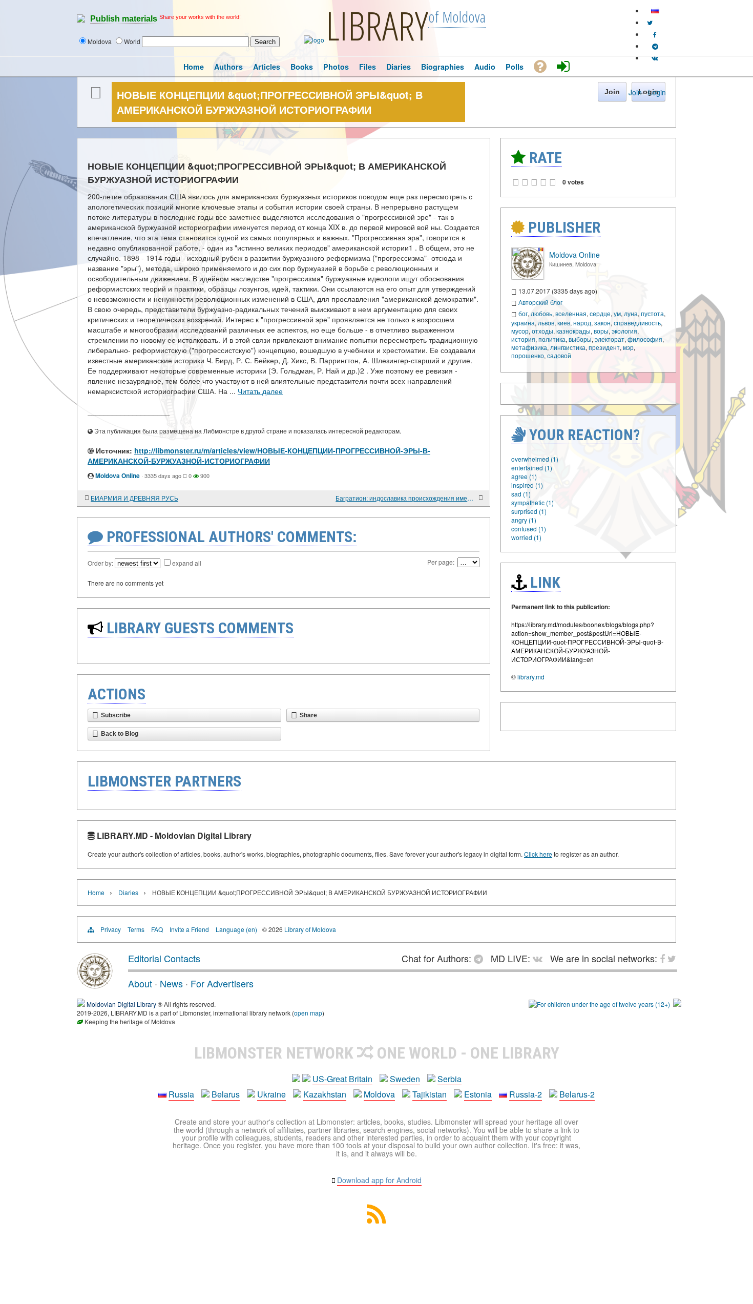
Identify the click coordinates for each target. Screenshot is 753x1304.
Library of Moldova (310, 929)
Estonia (478, 1094)
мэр (628, 347)
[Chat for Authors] (655, 46)
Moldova (379, 1094)
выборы (580, 339)
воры (601, 330)
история (523, 339)
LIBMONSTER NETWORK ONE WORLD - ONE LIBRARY (376, 1053)
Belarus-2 (577, 1094)
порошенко (527, 355)
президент (604, 347)
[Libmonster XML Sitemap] (376, 1220)
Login (657, 92)
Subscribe (116, 715)
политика (552, 339)
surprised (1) (529, 511)
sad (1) (521, 493)
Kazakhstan (324, 1094)
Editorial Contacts (164, 958)
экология (624, 330)
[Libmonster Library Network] (677, 1004)
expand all (186, 562)
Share (308, 715)
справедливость (637, 322)
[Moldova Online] (527, 277)
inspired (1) (527, 485)
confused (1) (528, 528)
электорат (609, 339)
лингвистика (567, 347)
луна (631, 313)
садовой (559, 355)
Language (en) (236, 929)
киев (563, 322)
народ (582, 322)
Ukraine (271, 1094)
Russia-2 (525, 1094)
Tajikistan (429, 1094)
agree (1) (524, 476)
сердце (600, 313)
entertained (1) (531, 467)
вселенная (571, 313)
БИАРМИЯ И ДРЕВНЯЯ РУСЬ (134, 497)
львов (546, 322)
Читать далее (260, 391)
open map (308, 1012)
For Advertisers (222, 983)
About (140, 983)
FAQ (157, 929)
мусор (520, 330)
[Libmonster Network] (599, 1004)
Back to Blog (119, 733)
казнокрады (573, 330)
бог (523, 313)
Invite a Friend (189, 929)
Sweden (405, 1079)
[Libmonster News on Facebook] (655, 34)
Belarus (226, 1094)
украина (523, 322)
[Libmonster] (95, 984)
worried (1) (526, 537)
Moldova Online (117, 475)
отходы (542, 330)
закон (602, 322)
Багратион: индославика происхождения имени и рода (406, 497)
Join (635, 92)
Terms (136, 929)
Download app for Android (379, 1180)
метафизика (529, 347)
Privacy (110, 929)
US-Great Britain (342, 1079)
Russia (181, 1094)
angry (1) (523, 519)
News (171, 983)
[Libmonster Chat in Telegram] (481, 958)
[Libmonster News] (650, 22)
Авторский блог (540, 302)
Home (96, 892)
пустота (652, 313)
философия (645, 339)
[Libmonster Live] (655, 57)
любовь (541, 313)
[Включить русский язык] (655, 10)
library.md (531, 676)
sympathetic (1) (532, 502)
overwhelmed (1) (534, 458)
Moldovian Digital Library (121, 1004)
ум (617, 313)
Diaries (128, 892)
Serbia (449, 1079)
